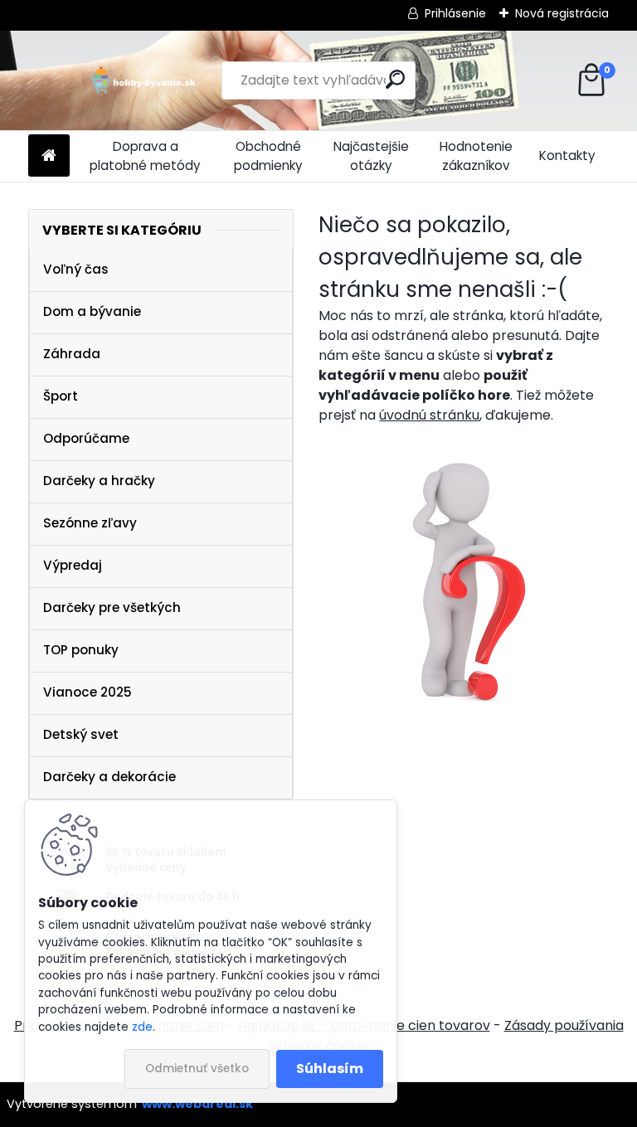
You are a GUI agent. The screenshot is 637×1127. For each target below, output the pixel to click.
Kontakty (567, 155)
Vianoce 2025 (87, 692)
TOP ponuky (81, 649)
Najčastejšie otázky (371, 156)
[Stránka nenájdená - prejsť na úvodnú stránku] (463, 578)
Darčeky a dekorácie (109, 776)
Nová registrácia (562, 13)
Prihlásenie (455, 13)
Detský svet (81, 734)
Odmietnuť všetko (197, 1068)
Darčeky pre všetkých (112, 607)
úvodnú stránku (429, 415)
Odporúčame (86, 438)
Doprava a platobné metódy (145, 156)
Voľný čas (76, 269)
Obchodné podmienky (268, 156)
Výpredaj (72, 565)
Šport (60, 396)
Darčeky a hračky (99, 480)
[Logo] (142, 80)
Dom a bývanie (92, 311)
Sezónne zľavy (90, 523)
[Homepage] (49, 156)
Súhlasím (329, 1068)
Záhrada (71, 353)
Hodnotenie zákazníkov (476, 156)
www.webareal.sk (197, 1103)
